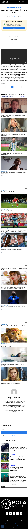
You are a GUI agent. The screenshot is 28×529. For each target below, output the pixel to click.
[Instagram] (10, 513)
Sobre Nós (11, 524)
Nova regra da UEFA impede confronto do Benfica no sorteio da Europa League (18, 469)
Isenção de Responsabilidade (19, 523)
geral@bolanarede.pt (14, 525)
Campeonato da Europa (14, 7)
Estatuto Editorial (12, 522)
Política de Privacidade (14, 435)
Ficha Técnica (6, 522)
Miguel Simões (15, 36)
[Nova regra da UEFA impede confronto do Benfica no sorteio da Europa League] (5, 467)
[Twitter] (17, 513)
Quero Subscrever (14, 432)
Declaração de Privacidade (7, 523)
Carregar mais (13, 484)
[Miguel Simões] (10, 37)
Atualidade (13, 445)
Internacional (14, 94)
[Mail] (15, 413)
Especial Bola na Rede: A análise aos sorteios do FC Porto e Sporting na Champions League (18, 449)
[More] (22, 16)
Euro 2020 (7, 94)
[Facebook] (12, 413)
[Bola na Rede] (4, 2)
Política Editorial (5, 524)
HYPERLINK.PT (17, 527)
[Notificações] (2, 526)
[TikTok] (14, 513)
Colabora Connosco (18, 524)
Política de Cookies (20, 522)
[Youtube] (21, 513)
